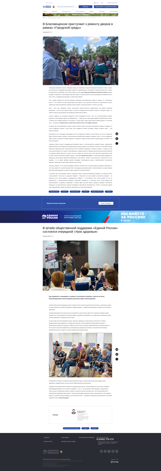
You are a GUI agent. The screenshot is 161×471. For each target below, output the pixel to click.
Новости (59, 17)
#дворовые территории (97, 191)
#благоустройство (75, 191)
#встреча (85, 191)
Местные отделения (80, 11)
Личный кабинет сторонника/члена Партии (106, 6)
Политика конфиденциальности (50, 464)
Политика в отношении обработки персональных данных (56, 465)
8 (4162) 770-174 (105, 439)
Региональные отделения (86, 437)
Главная (44, 17)
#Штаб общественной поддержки (71, 428)
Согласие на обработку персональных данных (53, 466)
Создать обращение (106, 203)
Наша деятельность (66, 11)
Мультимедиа (102, 11)
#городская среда (54, 191)
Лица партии (54, 11)
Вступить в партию (114, 11)
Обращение (85, 6)
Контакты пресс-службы (68, 441)
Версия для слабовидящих (112, 2)
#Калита (64, 191)
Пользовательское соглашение (50, 462)
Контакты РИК (48, 441)
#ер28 (85, 428)
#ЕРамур (94, 428)
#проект (108, 191)
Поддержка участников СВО (80, 14)
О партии (45, 11)
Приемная (91, 11)
